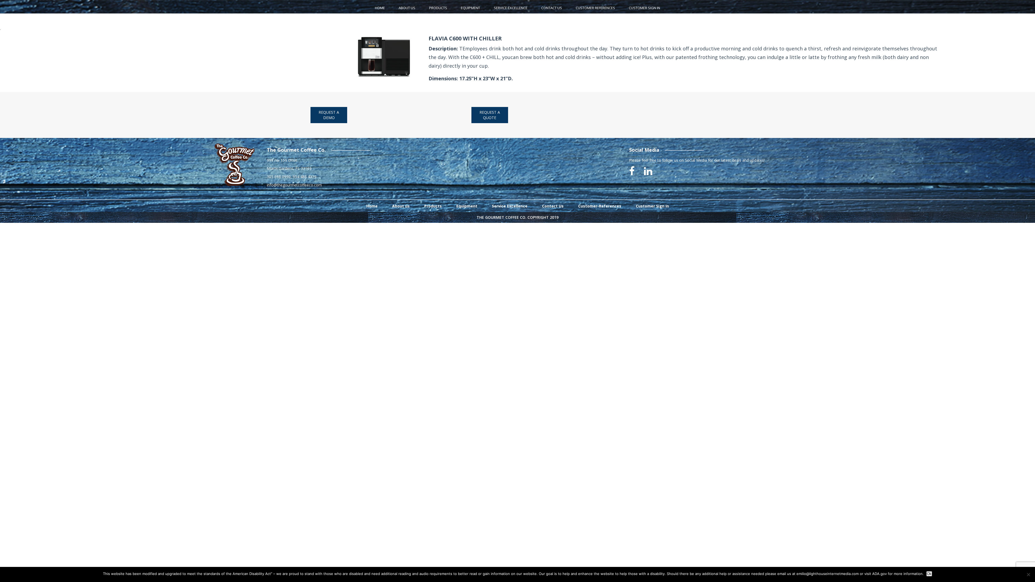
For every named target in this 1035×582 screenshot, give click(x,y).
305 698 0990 (279, 176)
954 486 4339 (304, 176)
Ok (929, 574)
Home (372, 206)
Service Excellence (510, 7)
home (380, 7)
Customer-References (599, 206)
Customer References (595, 7)
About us (401, 206)
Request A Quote (489, 115)
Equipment (470, 7)
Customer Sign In (644, 7)
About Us (407, 7)
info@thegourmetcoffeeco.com (294, 185)
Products (438, 7)
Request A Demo (329, 115)
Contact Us (551, 7)
